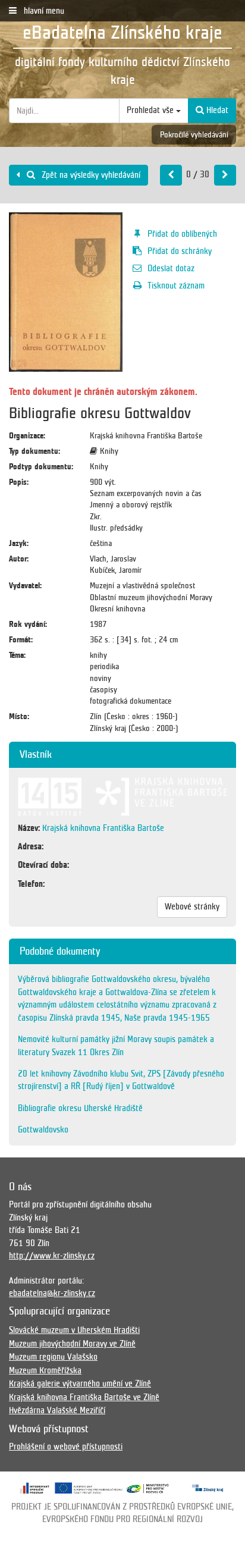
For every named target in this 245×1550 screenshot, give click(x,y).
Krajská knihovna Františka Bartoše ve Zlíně (84, 1397)
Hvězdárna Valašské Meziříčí (57, 1410)
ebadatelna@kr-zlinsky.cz (52, 1293)
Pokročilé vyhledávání (194, 134)
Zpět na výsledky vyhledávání (89, 175)
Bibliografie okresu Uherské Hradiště (80, 1108)
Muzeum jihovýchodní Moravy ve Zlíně (72, 1343)
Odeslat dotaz (170, 268)
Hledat (216, 110)
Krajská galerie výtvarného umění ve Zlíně (80, 1383)
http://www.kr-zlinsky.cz (52, 1255)
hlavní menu (42, 10)
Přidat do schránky (179, 251)
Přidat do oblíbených (182, 234)
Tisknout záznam (176, 285)
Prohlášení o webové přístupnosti (65, 1446)
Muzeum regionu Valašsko (53, 1356)
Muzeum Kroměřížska (45, 1370)
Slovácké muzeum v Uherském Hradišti (74, 1330)
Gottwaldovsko (43, 1129)
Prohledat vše (151, 110)
